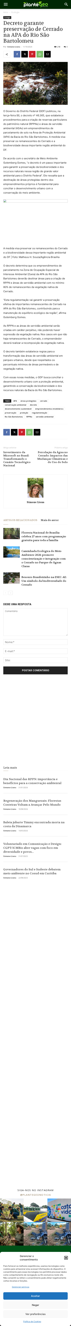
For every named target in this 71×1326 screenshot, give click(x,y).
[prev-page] (5, 593)
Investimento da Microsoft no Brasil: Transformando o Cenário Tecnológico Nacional (17, 459)
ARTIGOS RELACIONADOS (20, 520)
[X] (24, 54)
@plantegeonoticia (35, 1194)
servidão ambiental (44, 416)
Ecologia (15, 12)
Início (5, 12)
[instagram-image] (12, 1210)
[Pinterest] (32, 54)
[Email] (47, 54)
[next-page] (11, 593)
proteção (24, 412)
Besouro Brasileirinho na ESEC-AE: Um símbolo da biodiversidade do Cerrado (44, 580)
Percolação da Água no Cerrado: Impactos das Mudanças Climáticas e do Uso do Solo (52, 457)
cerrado (43, 401)
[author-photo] (35, 497)
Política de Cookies (32, 1321)
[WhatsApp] (39, 54)
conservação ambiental (15, 405)
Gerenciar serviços (20, 1287)
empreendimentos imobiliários (49, 409)
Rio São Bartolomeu (14, 416)
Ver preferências (35, 1314)
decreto (33, 405)
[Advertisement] (35, 721)
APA (15, 401)
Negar (35, 1305)
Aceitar (35, 1296)
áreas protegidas (28, 401)
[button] (66, 1257)
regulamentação (39, 412)
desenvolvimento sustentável (18, 409)
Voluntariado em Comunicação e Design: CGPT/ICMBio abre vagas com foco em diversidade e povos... (32, 848)
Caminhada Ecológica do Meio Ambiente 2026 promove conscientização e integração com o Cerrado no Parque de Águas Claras (43, 558)
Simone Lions (13, 46)
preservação (10, 412)
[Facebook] (17, 54)
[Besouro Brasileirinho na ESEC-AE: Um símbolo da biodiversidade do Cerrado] (11, 578)
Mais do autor (50, 520)
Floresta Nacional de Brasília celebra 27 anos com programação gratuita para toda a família (43, 536)
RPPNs (29, 416)
